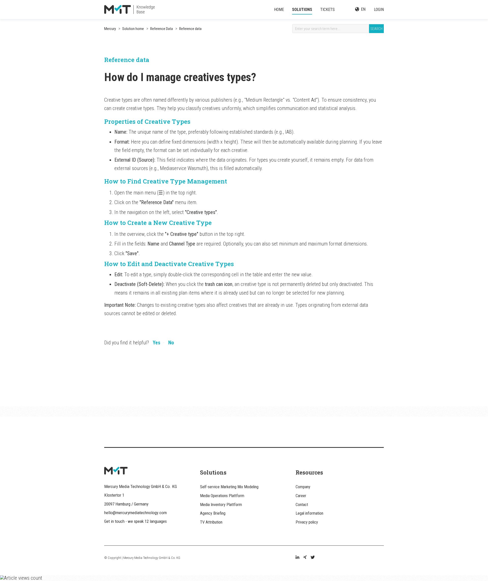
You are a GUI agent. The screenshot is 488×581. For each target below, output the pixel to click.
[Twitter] (313, 558)
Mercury (110, 28)
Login (379, 9)
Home (279, 9)
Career (301, 495)
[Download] (235, 229)
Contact (302, 504)
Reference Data (161, 28)
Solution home (133, 28)
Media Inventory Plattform (221, 504)
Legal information (309, 513)
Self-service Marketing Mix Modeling (229, 486)
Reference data (190, 28)
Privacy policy (307, 522)
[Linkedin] (297, 558)
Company (303, 486)
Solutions (302, 9)
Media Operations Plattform (222, 495)
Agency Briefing (212, 513)
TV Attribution (211, 522)
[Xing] (305, 558)
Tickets (327, 9)
